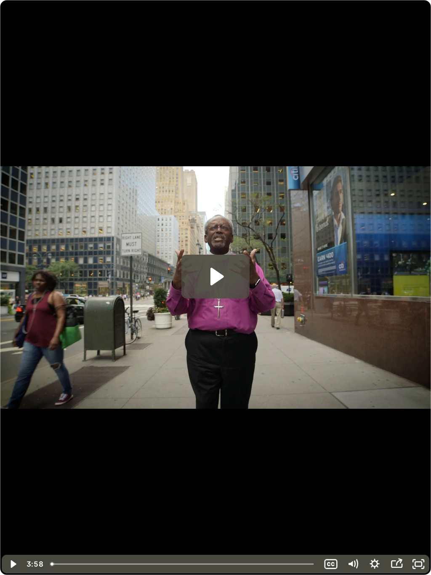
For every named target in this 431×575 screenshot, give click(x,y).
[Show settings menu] (375, 564)
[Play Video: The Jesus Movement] (215, 276)
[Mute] (353, 564)
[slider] (183, 564)
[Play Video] (13, 564)
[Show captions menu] (331, 564)
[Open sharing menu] (396, 564)
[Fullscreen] (418, 564)
